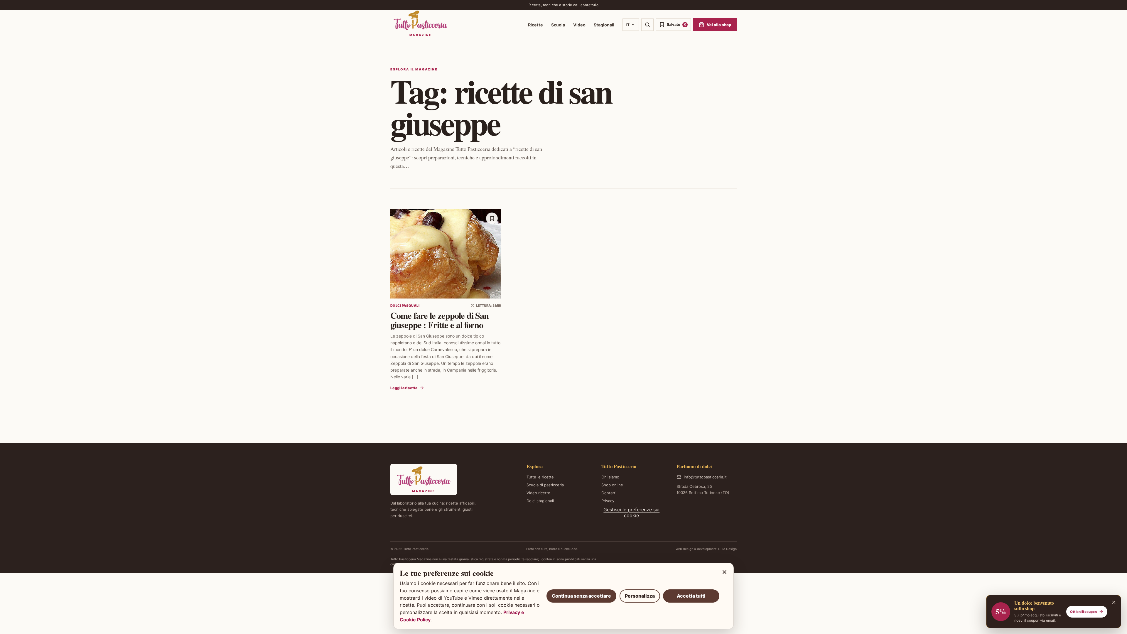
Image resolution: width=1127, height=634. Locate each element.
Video (579, 24)
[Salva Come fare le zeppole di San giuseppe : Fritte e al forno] (492, 218)
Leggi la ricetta (403, 388)
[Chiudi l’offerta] (1113, 602)
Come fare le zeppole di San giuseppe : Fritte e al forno (439, 320)
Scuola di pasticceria (545, 485)
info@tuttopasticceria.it (705, 477)
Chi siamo (610, 477)
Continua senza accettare (581, 596)
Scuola (558, 24)
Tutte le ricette (540, 477)
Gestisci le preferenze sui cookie (631, 512)
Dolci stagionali (540, 500)
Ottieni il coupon (1083, 612)
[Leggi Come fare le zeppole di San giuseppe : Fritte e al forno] (445, 254)
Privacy (607, 500)
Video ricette (538, 492)
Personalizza (640, 596)
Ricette (535, 24)
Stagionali (604, 24)
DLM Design (727, 549)
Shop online (612, 485)
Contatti (608, 492)
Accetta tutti (691, 596)
